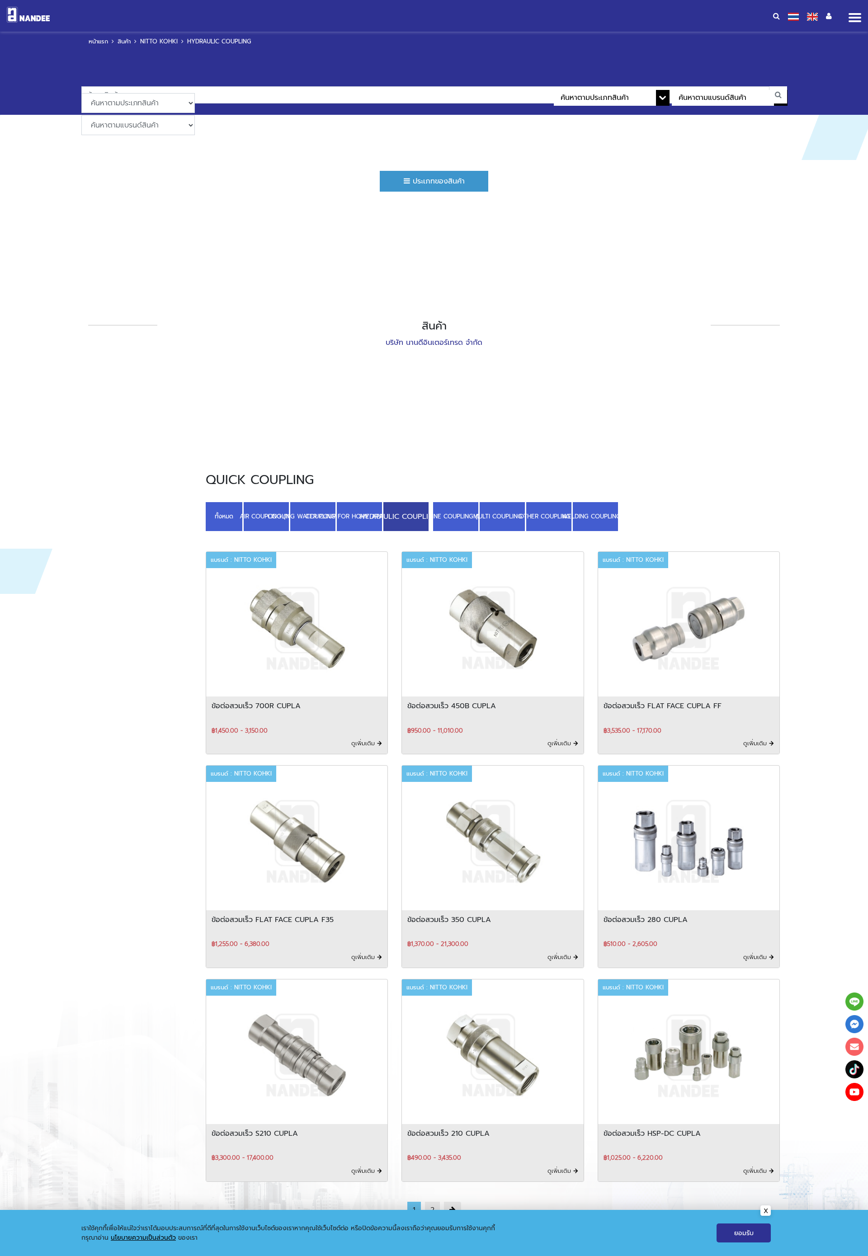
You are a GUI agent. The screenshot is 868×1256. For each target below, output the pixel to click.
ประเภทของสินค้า (437, 181)
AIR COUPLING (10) (266, 515)
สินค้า (124, 41)
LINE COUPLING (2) (452, 515)
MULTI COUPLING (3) (499, 515)
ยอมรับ (744, 1233)
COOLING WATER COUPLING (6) (312, 515)
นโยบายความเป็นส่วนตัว (143, 1237)
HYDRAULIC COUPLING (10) (406, 515)
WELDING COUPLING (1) (592, 515)
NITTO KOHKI (159, 41)
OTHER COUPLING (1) (545, 515)
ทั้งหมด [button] (224, 515)
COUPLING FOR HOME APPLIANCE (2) (359, 515)
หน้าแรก (98, 41)
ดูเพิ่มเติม (364, 741)
